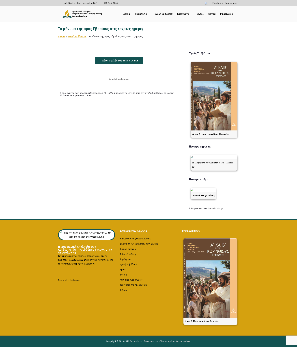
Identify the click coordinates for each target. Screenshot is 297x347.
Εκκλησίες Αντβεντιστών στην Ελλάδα (139, 244)
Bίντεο (200, 14)
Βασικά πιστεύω (128, 249)
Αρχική (126, 14)
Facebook (63, 280)
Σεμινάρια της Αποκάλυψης (133, 285)
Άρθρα (211, 14)
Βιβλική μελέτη (128, 254)
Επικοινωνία (226, 14)
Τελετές (123, 290)
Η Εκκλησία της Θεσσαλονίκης (135, 238)
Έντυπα (123, 274)
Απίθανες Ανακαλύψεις (131, 280)
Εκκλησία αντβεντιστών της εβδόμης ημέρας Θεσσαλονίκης (160, 341)
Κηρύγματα (183, 14)
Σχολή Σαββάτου (164, 14)
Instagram (75, 280)
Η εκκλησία (141, 14)
